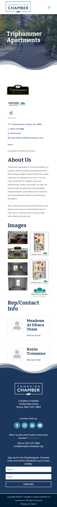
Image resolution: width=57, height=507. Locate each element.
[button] (49, 7)
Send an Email (33, 335)
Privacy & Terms (28, 504)
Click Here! (33, 437)
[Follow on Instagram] (25, 425)
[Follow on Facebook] (17, 425)
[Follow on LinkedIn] (32, 425)
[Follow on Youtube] (40, 425)
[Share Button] (11, 113)
